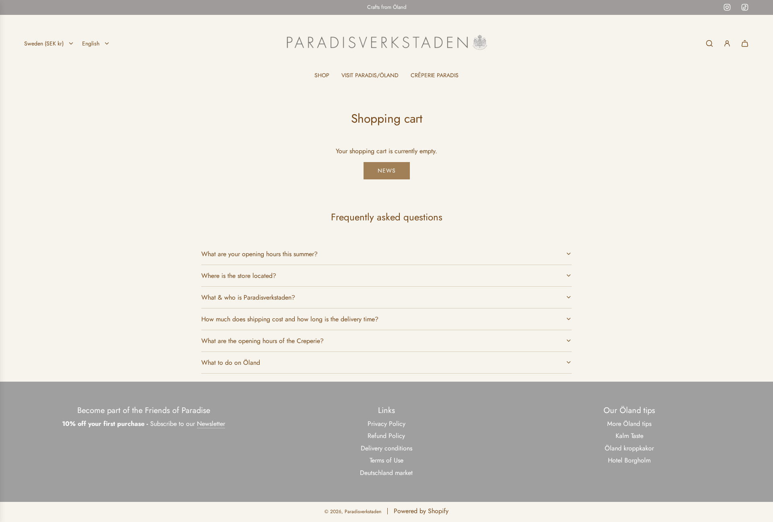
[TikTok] (745, 7)
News (387, 170)
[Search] (709, 43)
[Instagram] (727, 7)
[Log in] (727, 43)
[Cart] (745, 43)
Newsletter (211, 423)
